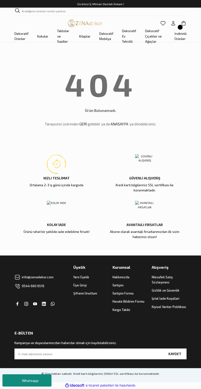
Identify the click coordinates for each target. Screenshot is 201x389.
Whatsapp (30, 380)
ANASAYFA (119, 124)
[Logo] (85, 23)
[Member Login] (173, 23)
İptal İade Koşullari (165, 298)
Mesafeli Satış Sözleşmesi (162, 279)
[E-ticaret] (100, 385)
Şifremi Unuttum (85, 293)
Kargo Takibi (121, 310)
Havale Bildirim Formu (128, 301)
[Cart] (184, 23)
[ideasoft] (75, 385)
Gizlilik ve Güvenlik (165, 290)
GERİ (83, 124)
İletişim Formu (123, 293)
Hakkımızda (121, 277)
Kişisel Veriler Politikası (169, 307)
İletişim (118, 285)
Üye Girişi (80, 285)
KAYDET (174, 354)
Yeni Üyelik (81, 277)
